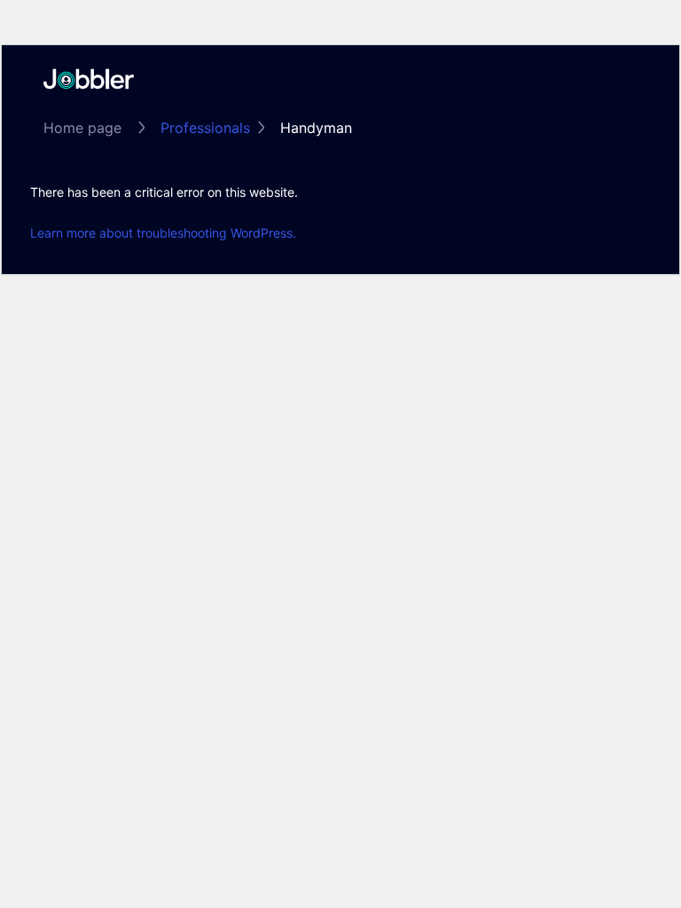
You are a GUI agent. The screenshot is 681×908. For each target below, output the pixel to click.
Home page (82, 128)
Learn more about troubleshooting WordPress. (163, 232)
